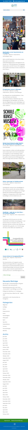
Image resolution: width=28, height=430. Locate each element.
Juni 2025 (5, 364)
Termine (5, 326)
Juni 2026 (5, 338)
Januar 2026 (5, 349)
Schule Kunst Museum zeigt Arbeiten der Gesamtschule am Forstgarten (13, 144)
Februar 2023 (6, 414)
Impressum (7, 420)
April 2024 (5, 392)
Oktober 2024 (6, 379)
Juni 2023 (5, 405)
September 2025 (7, 358)
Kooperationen (16, 54)
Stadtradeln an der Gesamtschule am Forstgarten (13, 53)
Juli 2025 (5, 362)
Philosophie (5, 317)
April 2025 (5, 369)
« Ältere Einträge (7, 275)
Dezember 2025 (6, 351)
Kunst (22, 145)
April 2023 (5, 409)
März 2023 (5, 412)
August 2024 (6, 384)
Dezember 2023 (6, 399)
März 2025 (5, 371)
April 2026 (5, 343)
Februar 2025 (6, 373)
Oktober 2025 (6, 356)
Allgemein (11, 54)
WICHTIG (5, 330)
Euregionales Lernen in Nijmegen (12, 89)
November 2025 (6, 353)
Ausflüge (16, 90)
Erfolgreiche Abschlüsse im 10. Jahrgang (12, 291)
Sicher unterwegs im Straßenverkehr (13, 181)
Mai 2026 (5, 341)
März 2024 (5, 394)
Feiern (16, 214)
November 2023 (6, 401)
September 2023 (7, 403)
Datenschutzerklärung (16, 420)
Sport (11, 56)
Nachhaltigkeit (6, 56)
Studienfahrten (6, 324)
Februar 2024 (6, 397)
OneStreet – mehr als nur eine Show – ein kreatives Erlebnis (13, 213)
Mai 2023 (5, 407)
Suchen (22, 277)
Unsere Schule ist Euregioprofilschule (13, 256)
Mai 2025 (5, 366)
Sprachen (12, 92)
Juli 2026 (5, 336)
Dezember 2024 (6, 375)
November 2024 (6, 377)
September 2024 (7, 381)
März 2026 (5, 345)
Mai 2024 (5, 390)
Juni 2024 (5, 388)
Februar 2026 (6, 347)
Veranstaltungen (18, 92)
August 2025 (6, 360)
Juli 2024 (5, 386)
